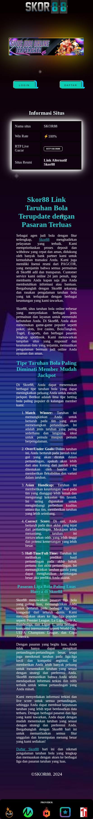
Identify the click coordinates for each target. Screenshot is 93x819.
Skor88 (44, 239)
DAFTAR (69, 85)
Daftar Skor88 (27, 749)
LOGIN (23, 85)
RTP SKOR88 (53, 148)
